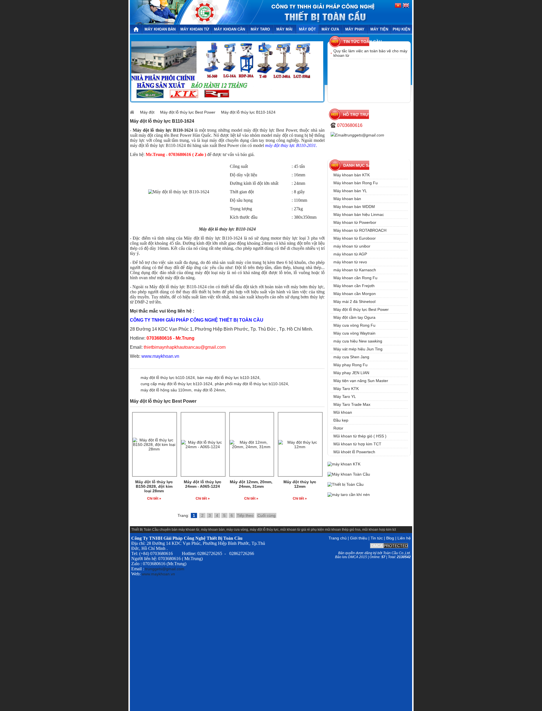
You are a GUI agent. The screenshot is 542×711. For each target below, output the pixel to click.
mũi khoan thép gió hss (342, 530)
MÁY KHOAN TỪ (194, 29)
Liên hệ (404, 538)
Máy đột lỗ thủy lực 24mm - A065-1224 (202, 484)
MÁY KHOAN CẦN (229, 29)
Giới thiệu (358, 538)
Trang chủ (338, 538)
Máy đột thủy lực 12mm (299, 484)
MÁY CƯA (330, 29)
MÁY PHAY (354, 29)
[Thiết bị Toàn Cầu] (345, 484)
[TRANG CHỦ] (136, 29)
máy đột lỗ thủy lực (264, 530)
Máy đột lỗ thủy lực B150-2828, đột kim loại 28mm (154, 486)
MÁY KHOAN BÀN (160, 29)
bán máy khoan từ (185, 530)
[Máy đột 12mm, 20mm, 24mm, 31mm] (251, 447)
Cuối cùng (266, 515)
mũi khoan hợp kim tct (379, 530)
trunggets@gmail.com (364, 135)
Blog (390, 538)
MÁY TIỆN (379, 29)
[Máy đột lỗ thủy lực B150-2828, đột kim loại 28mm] (154, 449)
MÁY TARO (260, 29)
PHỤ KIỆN (401, 29)
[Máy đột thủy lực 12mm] (299, 447)
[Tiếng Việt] (398, 7)
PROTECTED (396, 545)
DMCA (377, 545)
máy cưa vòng (237, 530)
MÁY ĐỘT (307, 29)
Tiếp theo (245, 515)
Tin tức (377, 538)
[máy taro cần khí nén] (348, 494)
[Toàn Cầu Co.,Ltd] (204, 23)
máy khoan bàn (213, 530)
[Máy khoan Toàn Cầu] (348, 474)
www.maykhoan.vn (158, 574)
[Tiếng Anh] (405, 7)
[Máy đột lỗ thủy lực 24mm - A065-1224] (202, 447)
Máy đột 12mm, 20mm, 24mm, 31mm (251, 484)
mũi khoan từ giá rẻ (295, 530)
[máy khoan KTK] (227, 99)
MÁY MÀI (284, 29)
